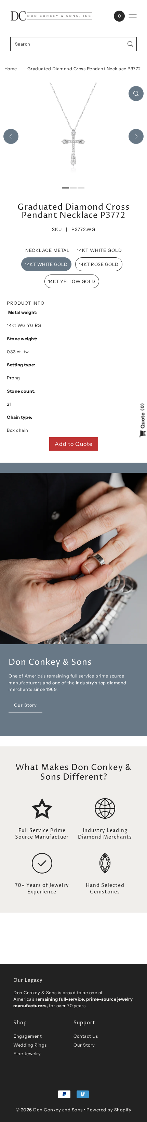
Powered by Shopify (108, 1109)
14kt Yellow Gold (71, 281)
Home (10, 68)
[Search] (130, 44)
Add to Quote (74, 443)
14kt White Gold (46, 264)
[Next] (136, 136)
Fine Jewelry (27, 1053)
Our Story (84, 1045)
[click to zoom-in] (136, 93)
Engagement (27, 1036)
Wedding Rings (30, 1045)
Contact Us (86, 1036)
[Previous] (10, 136)
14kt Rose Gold (99, 264)
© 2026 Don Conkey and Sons (49, 1109)
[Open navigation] (133, 16)
